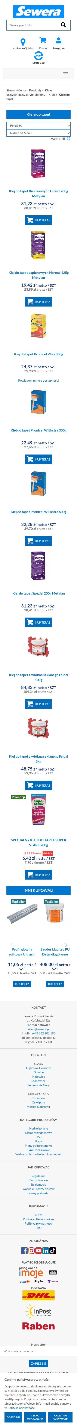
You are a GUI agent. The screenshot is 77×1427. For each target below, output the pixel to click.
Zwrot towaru (38, 1180)
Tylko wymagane (35, 1417)
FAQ (38, 1228)
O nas (38, 1215)
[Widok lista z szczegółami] (63, 138)
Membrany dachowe (38, 1132)
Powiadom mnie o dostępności (38, 380)
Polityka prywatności (39, 1223)
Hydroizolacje (38, 1128)
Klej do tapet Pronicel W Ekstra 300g (38, 430)
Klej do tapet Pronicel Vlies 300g (38, 354)
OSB (38, 1137)
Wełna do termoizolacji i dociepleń (38, 1154)
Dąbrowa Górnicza (38, 1068)
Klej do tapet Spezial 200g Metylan (38, 593)
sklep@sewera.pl (39, 1029)
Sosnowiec (38, 1081)
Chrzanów (38, 1098)
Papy (38, 1141)
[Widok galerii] (68, 138)
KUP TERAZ (42, 220)
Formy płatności (38, 1193)
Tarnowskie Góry (38, 1085)
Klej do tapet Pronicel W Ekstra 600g (38, 512)
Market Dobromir (38, 1106)
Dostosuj (13, 1417)
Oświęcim (38, 1102)
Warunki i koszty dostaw (38, 1189)
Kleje (52, 94)
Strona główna (16, 90)
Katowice (38, 1076)
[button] (65, 945)
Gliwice (39, 1072)
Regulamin (38, 1176)
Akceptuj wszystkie (60, 1417)
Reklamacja (38, 1184)
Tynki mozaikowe (38, 1150)
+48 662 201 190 (44, 1033)
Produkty (35, 90)
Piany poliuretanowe (38, 1145)
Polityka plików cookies (38, 1219)
